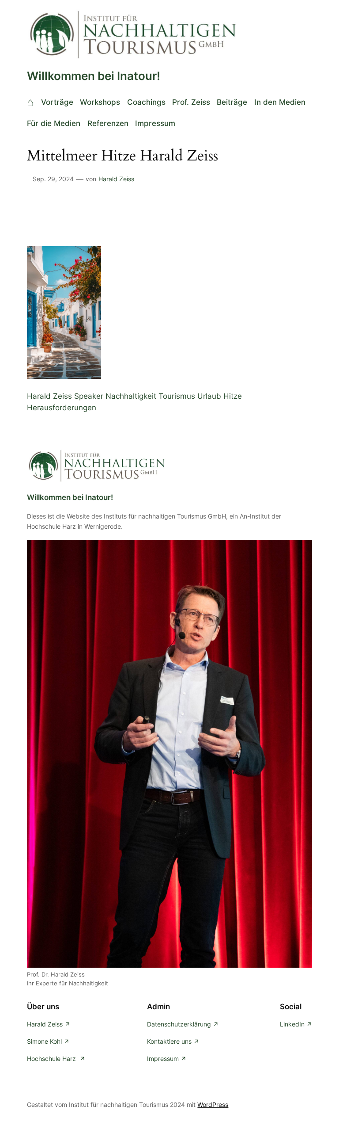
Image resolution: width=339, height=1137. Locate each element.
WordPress (212, 1104)
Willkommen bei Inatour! (93, 76)
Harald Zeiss (116, 179)
